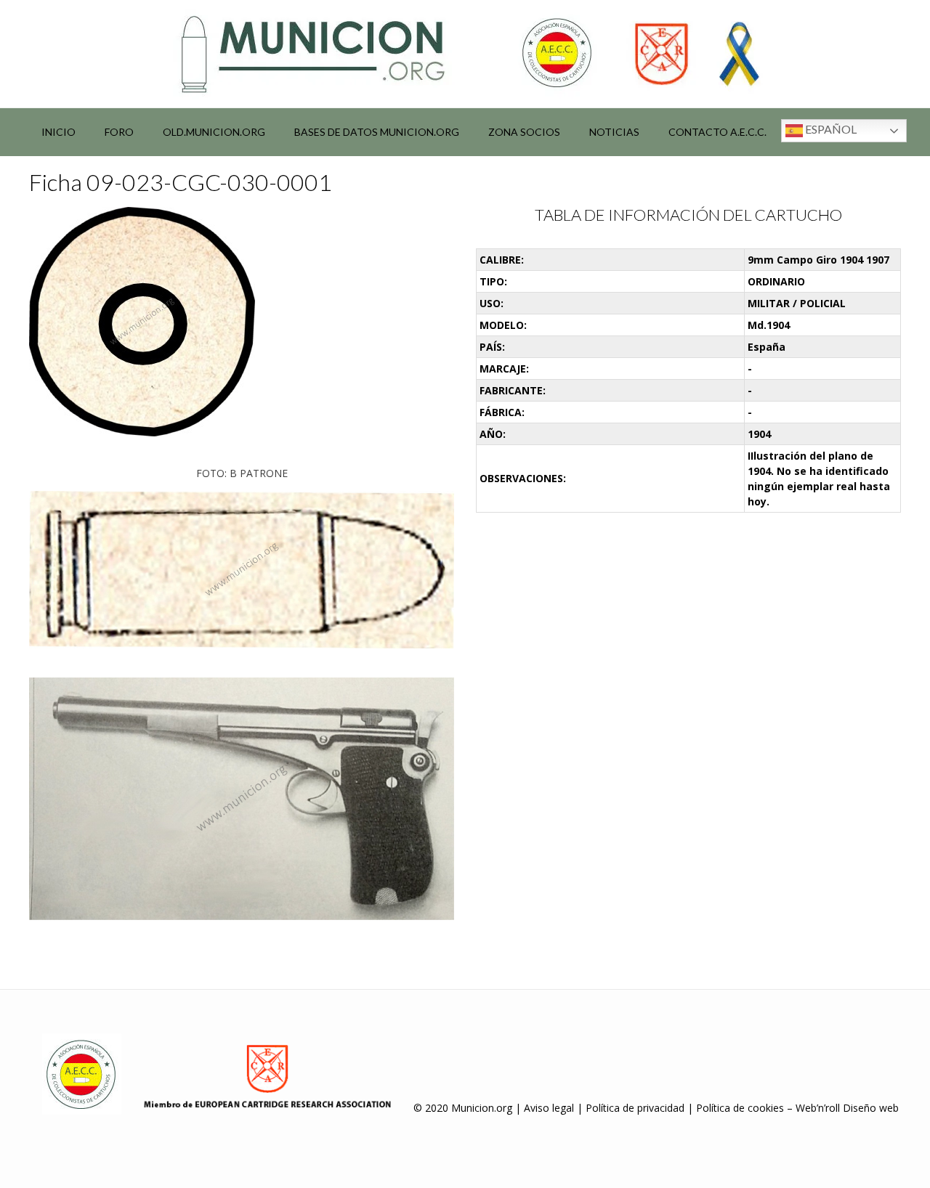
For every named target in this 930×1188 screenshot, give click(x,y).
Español (830, 129)
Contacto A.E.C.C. (717, 132)
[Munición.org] (465, 54)
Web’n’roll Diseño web (847, 1108)
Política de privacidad (635, 1108)
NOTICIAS (614, 132)
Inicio (58, 132)
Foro (119, 132)
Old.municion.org (214, 132)
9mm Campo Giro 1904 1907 (818, 260)
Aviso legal (549, 1108)
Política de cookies (740, 1108)
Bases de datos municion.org (376, 132)
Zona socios (524, 132)
